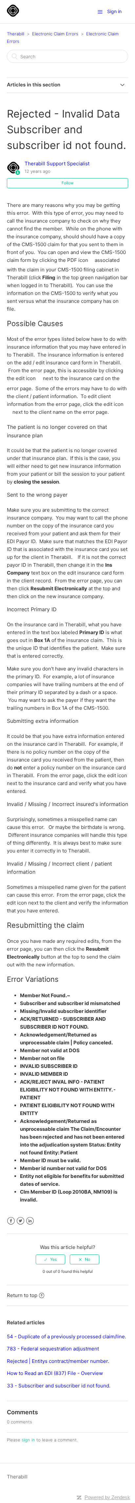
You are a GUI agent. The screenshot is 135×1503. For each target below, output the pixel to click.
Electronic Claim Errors (55, 33)
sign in (28, 1439)
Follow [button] (68, 182)
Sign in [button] (114, 11)
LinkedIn (30, 1221)
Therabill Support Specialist (57, 163)
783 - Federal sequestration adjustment (53, 1349)
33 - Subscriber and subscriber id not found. (58, 1386)
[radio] (50, 1259)
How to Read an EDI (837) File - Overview (55, 1373)
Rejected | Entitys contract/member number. (58, 1361)
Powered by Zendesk (107, 1497)
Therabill (15, 33)
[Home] (13, 15)
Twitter (20, 1221)
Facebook (11, 1221)
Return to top (22, 1295)
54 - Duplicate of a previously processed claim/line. (66, 1336)
